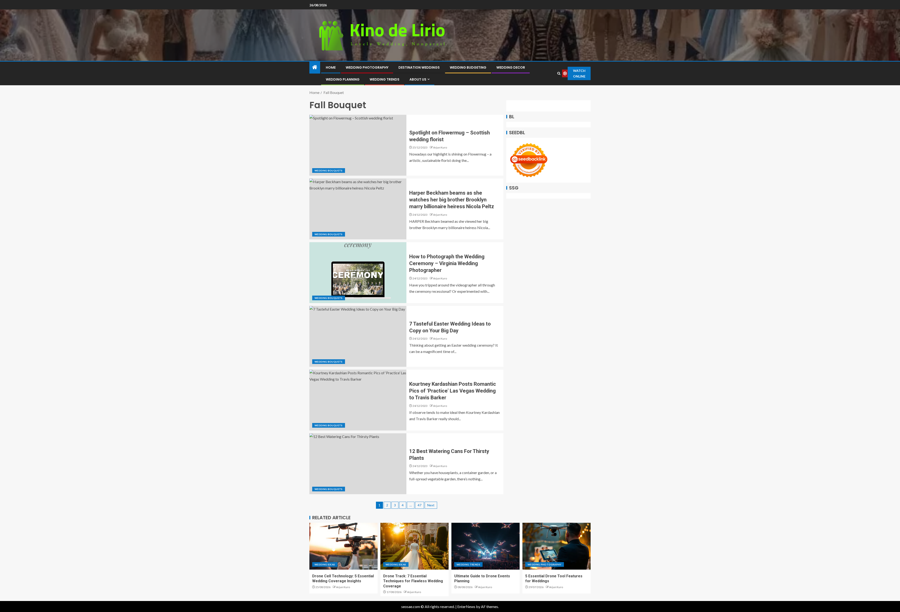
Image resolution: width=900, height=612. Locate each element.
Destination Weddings (419, 67)
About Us (417, 79)
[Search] (559, 73)
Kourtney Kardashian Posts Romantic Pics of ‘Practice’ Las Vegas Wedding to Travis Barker (452, 391)
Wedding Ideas (325, 564)
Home (331, 67)
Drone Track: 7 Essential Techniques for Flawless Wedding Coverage (413, 581)
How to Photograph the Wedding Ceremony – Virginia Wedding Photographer (446, 263)
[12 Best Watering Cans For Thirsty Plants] (357, 463)
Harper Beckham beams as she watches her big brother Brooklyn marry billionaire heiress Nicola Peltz (451, 200)
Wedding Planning (343, 79)
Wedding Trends (384, 79)
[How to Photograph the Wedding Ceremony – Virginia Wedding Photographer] (357, 272)
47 (419, 505)
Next (431, 505)
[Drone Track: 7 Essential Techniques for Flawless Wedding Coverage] (414, 546)
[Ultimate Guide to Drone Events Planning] (485, 546)
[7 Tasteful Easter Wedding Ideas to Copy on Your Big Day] (357, 336)
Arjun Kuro (440, 147)
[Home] (314, 67)
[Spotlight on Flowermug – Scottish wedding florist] (357, 145)
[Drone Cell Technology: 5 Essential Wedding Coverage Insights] (343, 546)
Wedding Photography (367, 67)
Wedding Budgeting (468, 67)
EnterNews (466, 606)
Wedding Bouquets (329, 170)
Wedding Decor (510, 67)
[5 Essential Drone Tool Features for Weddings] (556, 546)
